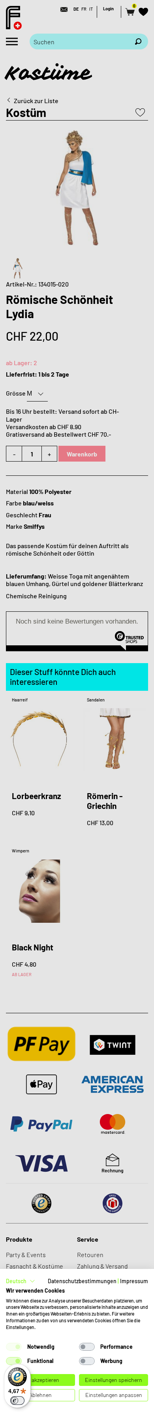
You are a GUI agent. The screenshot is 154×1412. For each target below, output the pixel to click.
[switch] (17, 1400)
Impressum (134, 1281)
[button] (20, 1281)
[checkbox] (14, 1347)
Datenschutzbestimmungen (82, 1281)
